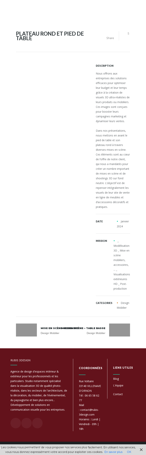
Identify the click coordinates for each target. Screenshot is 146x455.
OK (129, 452)
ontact (119, 394)
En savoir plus (113, 452)
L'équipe (118, 385)
